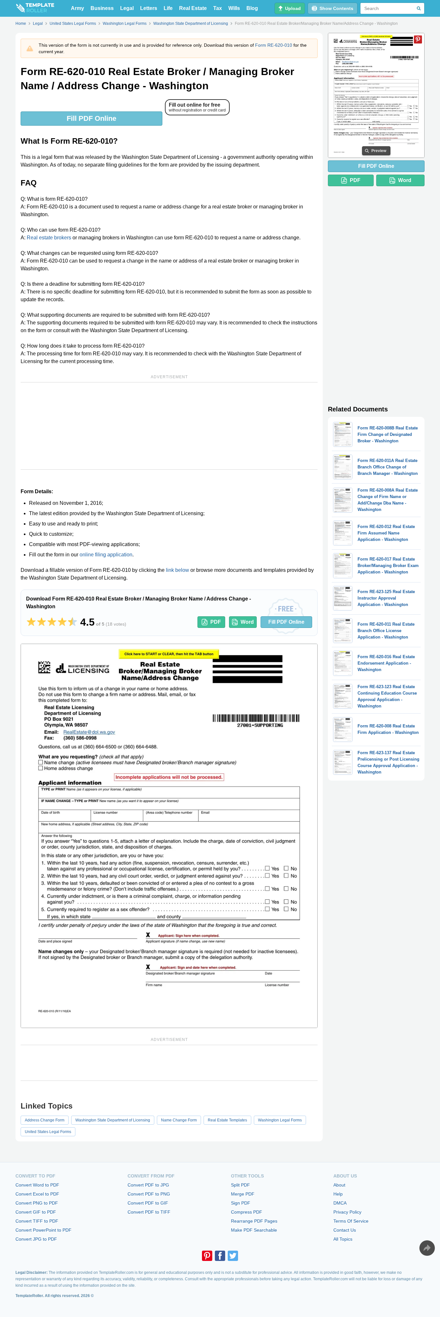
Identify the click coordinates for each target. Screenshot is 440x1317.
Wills (234, 8)
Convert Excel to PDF (37, 1194)
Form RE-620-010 (273, 45)
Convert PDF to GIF (148, 1203)
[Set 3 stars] (52, 622)
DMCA (340, 1203)
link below (177, 570)
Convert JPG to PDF (36, 1239)
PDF (215, 622)
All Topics (342, 1239)
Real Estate (193, 8)
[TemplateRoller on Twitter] (233, 1256)
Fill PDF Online (91, 118)
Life (168, 8)
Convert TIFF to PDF (36, 1221)
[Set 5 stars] (72, 622)
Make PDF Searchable (254, 1230)
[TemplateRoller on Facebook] (220, 1256)
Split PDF (240, 1184)
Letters (148, 8)
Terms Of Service (350, 1221)
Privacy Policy (347, 1212)
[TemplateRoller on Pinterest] (207, 1256)
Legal (127, 8)
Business (102, 8)
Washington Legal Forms (280, 1120)
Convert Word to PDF (37, 1184)
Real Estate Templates (227, 1120)
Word (247, 622)
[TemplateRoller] (34, 8)
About (339, 1184)
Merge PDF (242, 1194)
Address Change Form (44, 1120)
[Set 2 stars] (41, 622)
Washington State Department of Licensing (112, 1120)
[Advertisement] (169, 426)
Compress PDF (246, 1212)
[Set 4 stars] (62, 622)
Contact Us (344, 1230)
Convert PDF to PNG (149, 1194)
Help (338, 1194)
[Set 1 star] (31, 622)
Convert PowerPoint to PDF (43, 1230)
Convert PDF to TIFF (149, 1212)
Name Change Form (179, 1120)
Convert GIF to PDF (35, 1212)
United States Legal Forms (48, 1132)
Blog (252, 8)
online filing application (106, 554)
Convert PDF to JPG (148, 1184)
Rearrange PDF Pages (254, 1221)
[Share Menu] (427, 1248)
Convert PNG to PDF (36, 1203)
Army (77, 8)
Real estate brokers (49, 237)
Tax (217, 8)
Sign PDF (240, 1203)
